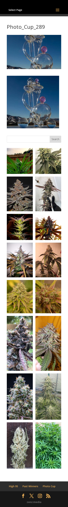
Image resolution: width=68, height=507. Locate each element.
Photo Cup (49, 486)
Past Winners (30, 486)
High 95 (13, 486)
